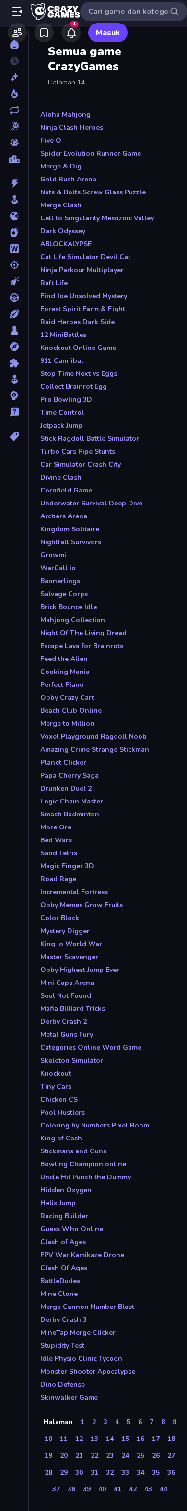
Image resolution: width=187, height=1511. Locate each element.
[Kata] (14, 248)
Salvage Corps (64, 594)
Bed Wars (56, 840)
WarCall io (58, 568)
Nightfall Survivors (70, 542)
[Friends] (17, 32)
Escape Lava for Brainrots (81, 645)
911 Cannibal (61, 360)
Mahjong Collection (72, 619)
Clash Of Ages (63, 1267)
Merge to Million (67, 723)
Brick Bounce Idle (68, 607)
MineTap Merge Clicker (78, 1332)
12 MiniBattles (63, 334)
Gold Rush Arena (68, 179)
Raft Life (54, 283)
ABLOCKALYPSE (66, 244)
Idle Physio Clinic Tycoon (81, 1358)
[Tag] (14, 436)
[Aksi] (14, 183)
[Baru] (14, 77)
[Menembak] (14, 265)
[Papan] (14, 330)
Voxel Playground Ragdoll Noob (93, 736)
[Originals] (14, 126)
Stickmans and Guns (73, 1151)
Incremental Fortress (74, 892)
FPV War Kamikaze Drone (82, 1254)
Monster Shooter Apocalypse (87, 1371)
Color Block (59, 918)
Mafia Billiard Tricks (72, 1008)
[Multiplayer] (14, 142)
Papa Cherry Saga (69, 775)
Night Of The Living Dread (83, 632)
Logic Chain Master (71, 801)
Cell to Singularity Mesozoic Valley (97, 218)
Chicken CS (59, 1099)
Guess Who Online (71, 1229)
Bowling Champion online (83, 1164)
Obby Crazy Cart (67, 697)
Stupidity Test (62, 1345)
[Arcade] (14, 200)
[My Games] (44, 32)
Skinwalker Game (69, 1397)
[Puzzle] (14, 363)
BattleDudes (60, 1280)
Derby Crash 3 (63, 1319)
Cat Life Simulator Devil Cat (85, 257)
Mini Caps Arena (67, 982)
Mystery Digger (65, 930)
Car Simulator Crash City (80, 464)
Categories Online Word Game (90, 1047)
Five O (50, 140)
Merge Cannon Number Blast (87, 1306)
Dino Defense (62, 1384)
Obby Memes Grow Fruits (81, 905)
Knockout (55, 1073)
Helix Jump (58, 1203)
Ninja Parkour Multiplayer (82, 270)
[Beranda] (14, 44)
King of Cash (61, 1138)
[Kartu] (14, 232)
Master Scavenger (69, 956)
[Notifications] (71, 32)
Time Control (62, 412)
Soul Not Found (65, 995)
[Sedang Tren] (14, 93)
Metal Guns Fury (66, 1034)
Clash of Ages (63, 1242)
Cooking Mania (65, 671)
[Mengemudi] (14, 297)
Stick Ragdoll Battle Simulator (89, 438)
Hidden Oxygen (66, 1190)
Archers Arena (63, 516)
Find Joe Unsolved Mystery (83, 295)
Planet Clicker (63, 762)
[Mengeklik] (14, 281)
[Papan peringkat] (14, 159)
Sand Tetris (58, 853)
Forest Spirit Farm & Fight (82, 308)
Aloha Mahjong (65, 114)
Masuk (108, 32)
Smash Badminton (69, 814)
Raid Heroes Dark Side (77, 321)
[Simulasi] (14, 379)
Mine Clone (59, 1293)
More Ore (55, 827)
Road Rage (58, 879)
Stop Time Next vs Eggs (78, 373)
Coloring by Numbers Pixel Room (94, 1125)
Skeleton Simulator (71, 1060)
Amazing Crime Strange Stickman (94, 749)
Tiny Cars (55, 1086)
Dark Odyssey (62, 231)
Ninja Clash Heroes (71, 127)
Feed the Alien (64, 658)
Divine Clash (61, 477)
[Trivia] (14, 412)
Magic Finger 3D (67, 866)
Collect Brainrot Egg (73, 386)
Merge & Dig (61, 166)
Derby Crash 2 (63, 1021)
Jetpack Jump (61, 425)
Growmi (53, 555)
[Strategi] (14, 395)
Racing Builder (64, 1216)
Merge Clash (61, 205)
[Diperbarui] (14, 110)
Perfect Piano (62, 684)
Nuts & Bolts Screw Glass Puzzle (93, 192)
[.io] (14, 216)
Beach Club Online (71, 710)
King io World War (71, 943)
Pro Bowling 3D (66, 399)
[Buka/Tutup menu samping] (17, 11)
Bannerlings (60, 581)
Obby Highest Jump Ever (79, 969)
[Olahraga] (14, 314)
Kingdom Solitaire (69, 529)
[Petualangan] (14, 346)
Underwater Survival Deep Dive (91, 503)
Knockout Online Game (78, 347)
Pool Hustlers (62, 1112)
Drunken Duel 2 (66, 788)
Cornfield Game (66, 490)
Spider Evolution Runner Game (90, 153)
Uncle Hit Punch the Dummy (85, 1177)
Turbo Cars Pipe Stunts (77, 451)
